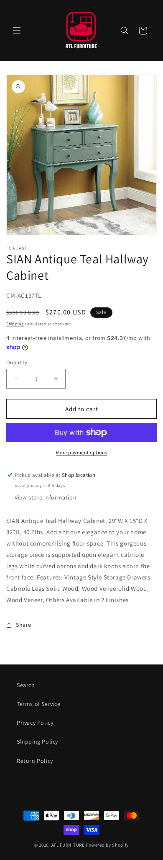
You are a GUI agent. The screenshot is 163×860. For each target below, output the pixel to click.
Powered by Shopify (107, 845)
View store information (45, 497)
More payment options (81, 452)
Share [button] (23, 624)
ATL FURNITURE (68, 845)
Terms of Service (39, 704)
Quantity (16, 362)
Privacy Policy (35, 722)
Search (26, 685)
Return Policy (35, 761)
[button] (17, 30)
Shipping (15, 324)
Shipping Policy (37, 741)
